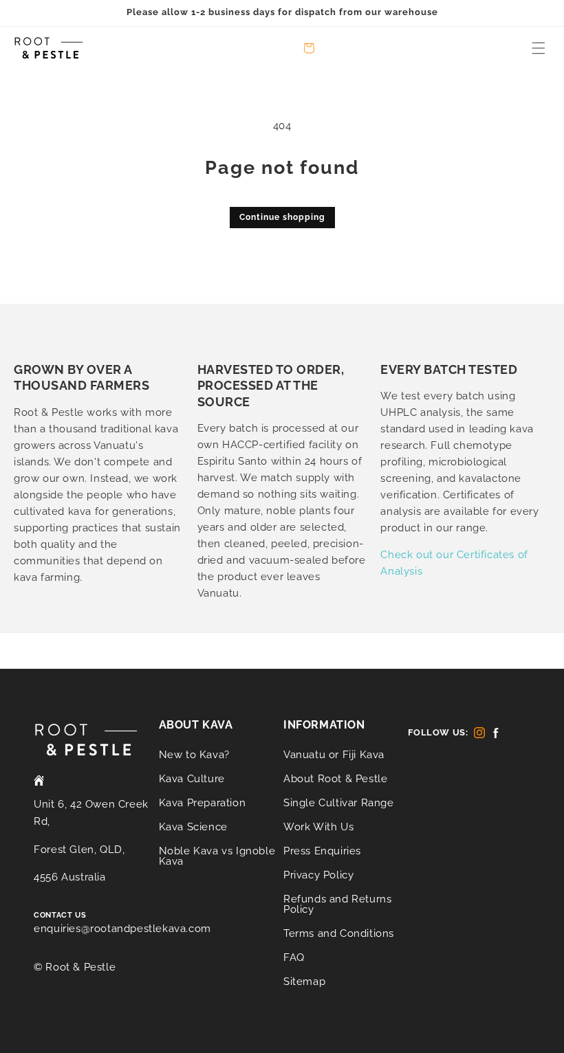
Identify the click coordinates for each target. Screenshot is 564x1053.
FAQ (294, 957)
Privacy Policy (318, 875)
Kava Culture (192, 779)
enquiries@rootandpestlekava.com (122, 928)
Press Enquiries (322, 851)
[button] (538, 48)
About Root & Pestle (335, 779)
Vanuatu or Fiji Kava (333, 755)
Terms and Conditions (338, 933)
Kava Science (193, 827)
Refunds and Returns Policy (337, 904)
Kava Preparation (202, 803)
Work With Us (318, 827)
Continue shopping (282, 217)
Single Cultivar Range (338, 803)
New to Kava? (194, 755)
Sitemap (304, 981)
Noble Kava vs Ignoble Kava (217, 856)
